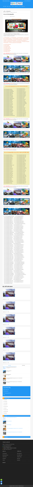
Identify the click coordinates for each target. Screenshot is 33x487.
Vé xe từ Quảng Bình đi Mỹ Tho (18, 253)
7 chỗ (22, 63)
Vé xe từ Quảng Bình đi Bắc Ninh (18, 218)
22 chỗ (4, 74)
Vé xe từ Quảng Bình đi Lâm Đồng (18, 247)
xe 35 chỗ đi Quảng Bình (8, 38)
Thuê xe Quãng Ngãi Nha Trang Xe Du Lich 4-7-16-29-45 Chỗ (14, 428)
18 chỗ (25, 73)
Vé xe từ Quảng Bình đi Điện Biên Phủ (9, 232)
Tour (7, 6)
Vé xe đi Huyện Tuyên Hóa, (6, 47)
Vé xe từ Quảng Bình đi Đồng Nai (18, 233)
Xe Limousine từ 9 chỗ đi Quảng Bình (23, 38)
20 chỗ (27, 73)
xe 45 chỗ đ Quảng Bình (15, 38)
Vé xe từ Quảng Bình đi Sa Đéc (18, 265)
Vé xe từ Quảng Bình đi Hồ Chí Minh (8, 242)
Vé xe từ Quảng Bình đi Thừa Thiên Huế (20, 274)
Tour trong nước (5, 453)
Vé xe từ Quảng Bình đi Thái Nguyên (8, 273)
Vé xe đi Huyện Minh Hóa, (6, 46)
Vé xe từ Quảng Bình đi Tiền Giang (8, 275)
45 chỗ (6, 64)
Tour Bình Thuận (5, 411)
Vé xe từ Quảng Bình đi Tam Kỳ (8, 270)
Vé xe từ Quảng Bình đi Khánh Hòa (18, 244)
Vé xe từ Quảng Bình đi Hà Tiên (18, 238)
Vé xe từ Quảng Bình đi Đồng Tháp (8, 234)
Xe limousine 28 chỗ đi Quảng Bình (16, 41)
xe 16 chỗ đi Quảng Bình (20, 37)
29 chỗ (27, 63)
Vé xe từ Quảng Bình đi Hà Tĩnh (8, 239)
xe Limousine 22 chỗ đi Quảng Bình (21, 40)
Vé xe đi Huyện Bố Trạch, (6, 49)
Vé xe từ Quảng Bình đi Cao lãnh (8, 228)
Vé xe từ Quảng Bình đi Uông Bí (8, 278)
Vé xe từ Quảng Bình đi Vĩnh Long (8, 280)
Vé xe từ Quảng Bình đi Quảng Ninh (19, 263)
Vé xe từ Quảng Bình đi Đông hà (19, 232)
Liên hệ (22, 6)
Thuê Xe (12, 6)
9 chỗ (16, 73)
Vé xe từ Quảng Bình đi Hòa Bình (19, 242)
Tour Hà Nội (5, 399)
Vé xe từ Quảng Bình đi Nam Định (8, 254)
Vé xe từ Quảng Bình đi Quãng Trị (8, 264)
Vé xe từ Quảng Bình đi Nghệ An (18, 254)
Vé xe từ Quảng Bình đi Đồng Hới (8, 233)
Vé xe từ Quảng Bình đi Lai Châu (8, 247)
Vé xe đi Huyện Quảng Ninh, (7, 50)
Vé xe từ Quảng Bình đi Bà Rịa (19, 216)
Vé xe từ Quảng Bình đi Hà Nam (18, 237)
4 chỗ (20, 63)
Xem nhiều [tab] (23, 365)
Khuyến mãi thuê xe (8, 370)
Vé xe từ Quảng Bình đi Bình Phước (18, 222)
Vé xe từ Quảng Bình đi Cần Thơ (8, 227)
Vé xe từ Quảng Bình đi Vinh (17, 279)
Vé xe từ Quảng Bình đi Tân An (18, 270)
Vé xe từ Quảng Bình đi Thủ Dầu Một (9, 274)
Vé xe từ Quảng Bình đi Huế (17, 243)
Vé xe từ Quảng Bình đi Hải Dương (18, 239)
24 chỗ (7, 74)
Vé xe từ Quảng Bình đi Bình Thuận (8, 223)
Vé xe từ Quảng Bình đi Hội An (8, 243)
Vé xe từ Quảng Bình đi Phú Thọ (18, 259)
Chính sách (16, 6)
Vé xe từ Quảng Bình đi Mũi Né (8, 253)
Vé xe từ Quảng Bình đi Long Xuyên (18, 249)
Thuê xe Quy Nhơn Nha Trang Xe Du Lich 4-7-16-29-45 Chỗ (14, 381)
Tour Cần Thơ (5, 404)
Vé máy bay (4, 458)
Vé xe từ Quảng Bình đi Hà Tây (8, 238)
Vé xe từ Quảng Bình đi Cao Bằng (18, 227)
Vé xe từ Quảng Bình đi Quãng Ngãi (8, 263)
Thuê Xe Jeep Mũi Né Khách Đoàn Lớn (12, 417)
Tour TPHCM (5, 401)
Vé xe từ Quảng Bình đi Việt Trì (8, 279)
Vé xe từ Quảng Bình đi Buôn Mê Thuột (20, 223)
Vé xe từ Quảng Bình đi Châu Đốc (18, 228)
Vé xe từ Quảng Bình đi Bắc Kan (18, 217)
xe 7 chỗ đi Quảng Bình (13, 37)
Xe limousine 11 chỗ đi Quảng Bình (7, 39)
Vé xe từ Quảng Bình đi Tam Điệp (19, 269)
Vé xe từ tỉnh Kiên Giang (6, 335)
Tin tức (19, 6)
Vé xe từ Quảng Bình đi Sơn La (18, 268)
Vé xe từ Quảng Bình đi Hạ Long (8, 237)
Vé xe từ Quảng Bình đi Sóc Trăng (8, 268)
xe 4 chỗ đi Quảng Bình (6, 37)
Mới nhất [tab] (9, 365)
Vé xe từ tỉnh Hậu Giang (6, 348)
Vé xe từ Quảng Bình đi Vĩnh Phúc (18, 280)
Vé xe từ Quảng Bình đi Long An (8, 249)
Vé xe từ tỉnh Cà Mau (5, 297)
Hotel (10, 6)
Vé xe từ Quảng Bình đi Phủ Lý (18, 258)
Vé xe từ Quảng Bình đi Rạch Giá (8, 265)
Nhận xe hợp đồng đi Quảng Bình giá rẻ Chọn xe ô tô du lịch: (11, 63)
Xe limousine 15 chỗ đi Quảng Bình (17, 39)
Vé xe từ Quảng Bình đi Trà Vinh (19, 275)
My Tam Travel (12, 53)
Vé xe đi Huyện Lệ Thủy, (6, 51)
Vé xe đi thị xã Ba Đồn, (6, 45)
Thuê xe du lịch (5, 456)
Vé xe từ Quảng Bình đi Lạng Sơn (8, 248)
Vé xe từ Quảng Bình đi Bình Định (8, 222)
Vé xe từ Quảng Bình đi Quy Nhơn (18, 264)
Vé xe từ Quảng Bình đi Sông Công (8, 269)
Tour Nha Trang (5, 406)
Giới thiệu (4, 6)
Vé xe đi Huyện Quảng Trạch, (7, 48)
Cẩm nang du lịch (19, 453)
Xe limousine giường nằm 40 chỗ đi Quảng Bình (15, 42)
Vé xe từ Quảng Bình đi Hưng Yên (8, 244)
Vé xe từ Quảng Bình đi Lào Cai (18, 248)
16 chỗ (25, 63)
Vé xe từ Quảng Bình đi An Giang (9, 216)
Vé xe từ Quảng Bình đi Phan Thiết (8, 258)
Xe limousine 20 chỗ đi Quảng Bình (11, 40)
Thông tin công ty (19, 456)
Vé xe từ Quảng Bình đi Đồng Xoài (19, 234)
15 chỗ (20, 73)
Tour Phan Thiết (5, 409)
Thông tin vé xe (8, 12)
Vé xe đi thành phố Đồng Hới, (7, 44)
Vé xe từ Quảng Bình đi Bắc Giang (8, 217)
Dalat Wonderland (8, 374)
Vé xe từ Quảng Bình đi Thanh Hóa (19, 273)
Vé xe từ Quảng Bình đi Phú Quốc (8, 259)
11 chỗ (18, 73)
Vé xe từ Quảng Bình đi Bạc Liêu (8, 218)
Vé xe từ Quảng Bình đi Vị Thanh (18, 278)
